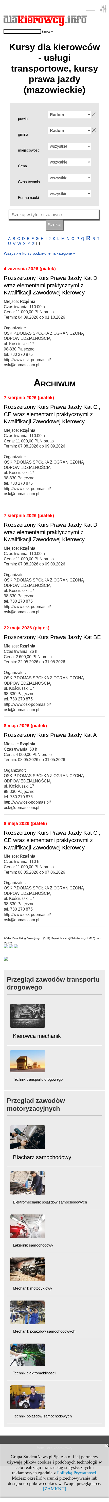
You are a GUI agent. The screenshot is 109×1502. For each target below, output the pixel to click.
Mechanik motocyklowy (32, 1288)
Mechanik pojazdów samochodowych (44, 1331)
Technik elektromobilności (34, 1373)
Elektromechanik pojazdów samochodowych (50, 1202)
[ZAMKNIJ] (54, 1488)
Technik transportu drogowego (38, 1079)
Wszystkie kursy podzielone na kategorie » (39, 253)
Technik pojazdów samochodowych (42, 1416)
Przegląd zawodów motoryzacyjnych (36, 1104)
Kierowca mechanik (37, 1036)
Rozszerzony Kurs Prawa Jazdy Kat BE (52, 637)
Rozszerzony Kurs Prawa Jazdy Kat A (50, 735)
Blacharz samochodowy (42, 1157)
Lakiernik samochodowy (33, 1245)
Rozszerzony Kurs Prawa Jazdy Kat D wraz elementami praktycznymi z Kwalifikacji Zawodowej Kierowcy (50, 285)
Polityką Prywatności (76, 1472)
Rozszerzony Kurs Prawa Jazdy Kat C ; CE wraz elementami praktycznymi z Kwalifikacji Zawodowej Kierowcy (52, 414)
